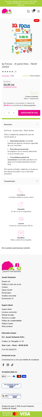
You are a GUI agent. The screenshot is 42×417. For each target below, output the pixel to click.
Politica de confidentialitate (12, 321)
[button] (28, 11)
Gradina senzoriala (9, 296)
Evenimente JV (7, 298)
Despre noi (6, 281)
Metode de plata (8, 315)
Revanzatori (6, 293)
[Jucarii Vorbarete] (7, 11)
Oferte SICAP (7, 290)
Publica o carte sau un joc (11, 284)
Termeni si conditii (8, 318)
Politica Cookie (7, 324)
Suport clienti (7, 309)
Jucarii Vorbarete (27, 406)
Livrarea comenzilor (9, 312)
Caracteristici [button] (9, 181)
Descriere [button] (8, 124)
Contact (5, 287)
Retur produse (7, 326)
